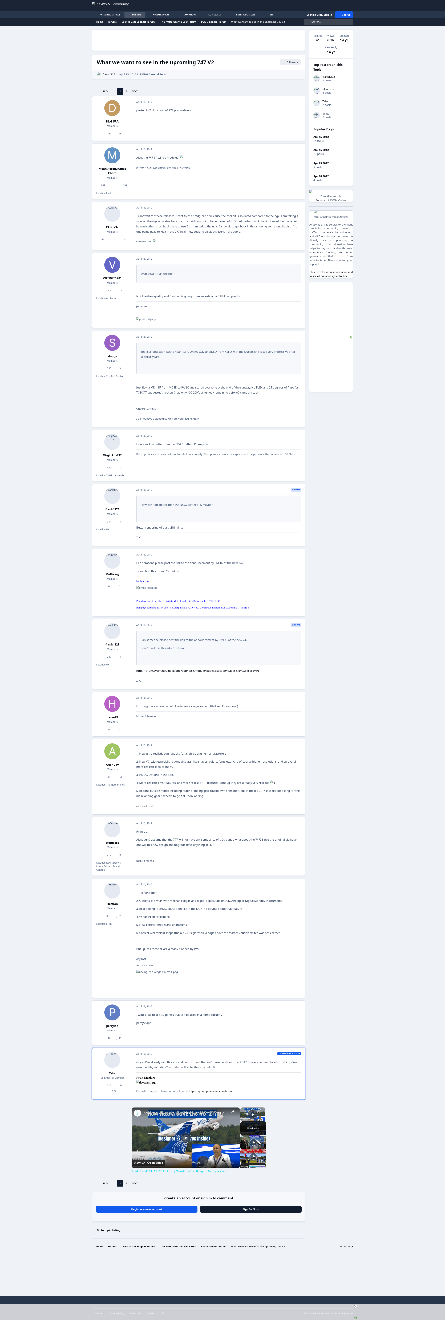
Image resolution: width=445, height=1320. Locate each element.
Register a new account (146, 1209)
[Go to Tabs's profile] (112, 1060)
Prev (105, 91)
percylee (112, 1026)
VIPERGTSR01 (112, 278)
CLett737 (112, 227)
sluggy (112, 356)
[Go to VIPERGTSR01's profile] (112, 265)
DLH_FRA (112, 121)
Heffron (112, 904)
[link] (137, 1113)
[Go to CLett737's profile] (112, 214)
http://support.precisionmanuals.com (211, 1091)
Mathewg (112, 574)
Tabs (112, 1073)
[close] (223, 1306)
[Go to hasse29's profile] (112, 704)
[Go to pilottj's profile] (316, 115)
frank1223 (109, 74)
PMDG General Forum (154, 74)
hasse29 (112, 717)
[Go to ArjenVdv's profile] (112, 751)
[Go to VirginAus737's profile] (112, 442)
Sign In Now (251, 1209)
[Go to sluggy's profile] (112, 343)
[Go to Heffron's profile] (112, 890)
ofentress (112, 843)
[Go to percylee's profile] (112, 1012)
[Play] (253, 1142)
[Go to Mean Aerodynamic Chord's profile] (112, 155)
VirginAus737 (112, 455)
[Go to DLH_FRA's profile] (112, 108)
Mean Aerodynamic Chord (112, 171)
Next (134, 91)
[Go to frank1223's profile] (99, 74)
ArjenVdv (112, 765)
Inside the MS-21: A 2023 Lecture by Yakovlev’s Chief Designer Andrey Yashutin (185, 1113)
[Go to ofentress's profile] (112, 829)
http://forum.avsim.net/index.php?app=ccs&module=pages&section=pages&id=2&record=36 (197, 671)
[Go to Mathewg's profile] (112, 561)
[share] (233, 1111)
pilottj (325, 113)
